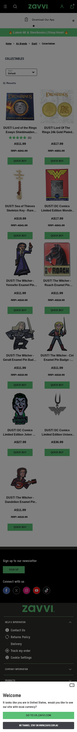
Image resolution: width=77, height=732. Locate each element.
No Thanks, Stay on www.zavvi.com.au (38, 725)
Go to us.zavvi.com (38, 715)
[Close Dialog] (72, 685)
